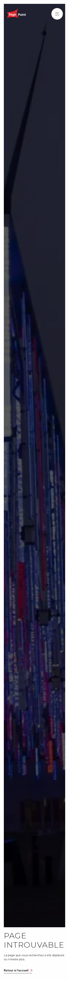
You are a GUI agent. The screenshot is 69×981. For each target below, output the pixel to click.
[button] (57, 14)
